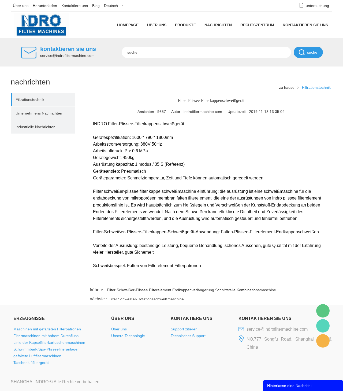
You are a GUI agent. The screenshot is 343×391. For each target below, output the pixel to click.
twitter (265, 280)
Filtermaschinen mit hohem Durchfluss (46, 336)
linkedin (323, 280)
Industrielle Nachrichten (35, 127)
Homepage (128, 25)
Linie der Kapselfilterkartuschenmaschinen (49, 342)
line (251, 280)
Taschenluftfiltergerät (31, 362)
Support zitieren (184, 329)
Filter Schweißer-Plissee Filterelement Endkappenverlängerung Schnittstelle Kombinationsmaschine (191, 290)
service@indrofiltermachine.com (67, 55)
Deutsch (111, 5)
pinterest (294, 280)
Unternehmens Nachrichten (39, 113)
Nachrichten (218, 25)
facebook (236, 280)
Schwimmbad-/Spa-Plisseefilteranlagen (46, 349)
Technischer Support (188, 336)
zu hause (286, 87)
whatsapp (279, 280)
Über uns (20, 5)
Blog (96, 5)
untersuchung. (318, 5)
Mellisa (323, 326)
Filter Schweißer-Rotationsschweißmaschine (146, 299)
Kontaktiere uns (74, 5)
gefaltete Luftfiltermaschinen (37, 356)
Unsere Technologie (128, 336)
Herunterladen (45, 5)
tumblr (308, 280)
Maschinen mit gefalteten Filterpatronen (47, 329)
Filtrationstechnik (30, 99)
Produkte (185, 25)
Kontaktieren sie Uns (305, 25)
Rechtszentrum (257, 25)
